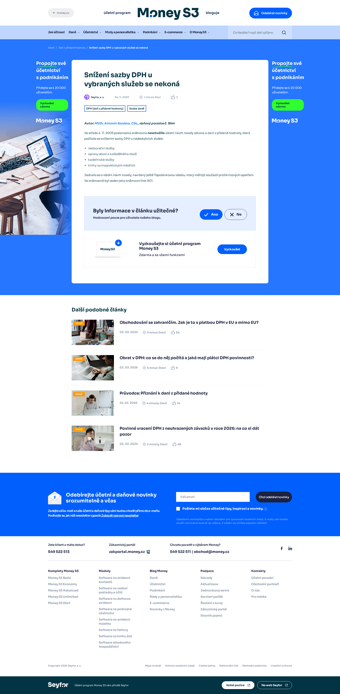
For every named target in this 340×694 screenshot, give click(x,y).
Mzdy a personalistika (120, 32)
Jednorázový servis (214, 590)
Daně (72, 32)
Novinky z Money (162, 609)
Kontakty (258, 571)
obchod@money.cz (211, 552)
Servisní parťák (211, 597)
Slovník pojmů (211, 615)
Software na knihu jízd (115, 636)
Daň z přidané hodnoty (72, 47)
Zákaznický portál (213, 609)
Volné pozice (235, 685)
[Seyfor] (58, 685)
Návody (206, 578)
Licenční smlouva (281, 665)
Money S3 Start (59, 603)
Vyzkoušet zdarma (47, 105)
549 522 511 (180, 552)
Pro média (258, 597)
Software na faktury (113, 630)
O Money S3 (198, 32)
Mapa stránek (153, 665)
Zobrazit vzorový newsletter (120, 515)
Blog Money (159, 571)
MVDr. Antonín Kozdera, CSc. (116, 123)
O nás (255, 590)
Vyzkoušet (232, 249)
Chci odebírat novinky (274, 497)
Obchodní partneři (265, 584)
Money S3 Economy (62, 584)
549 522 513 (58, 552)
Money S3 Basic (59, 578)
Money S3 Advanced (63, 590)
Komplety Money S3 (63, 571)
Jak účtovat (56, 32)
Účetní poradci (262, 578)
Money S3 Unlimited (63, 597)
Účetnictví (90, 32)
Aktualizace (209, 584)
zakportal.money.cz (127, 552)
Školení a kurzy (211, 603)
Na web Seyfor (271, 685)
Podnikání (150, 32)
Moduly (105, 571)
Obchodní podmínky (254, 665)
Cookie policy (207, 665)
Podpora (207, 571)
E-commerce (173, 32)
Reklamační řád (228, 665)
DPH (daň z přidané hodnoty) (104, 108)
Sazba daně (136, 108)
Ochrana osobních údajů (180, 665)
